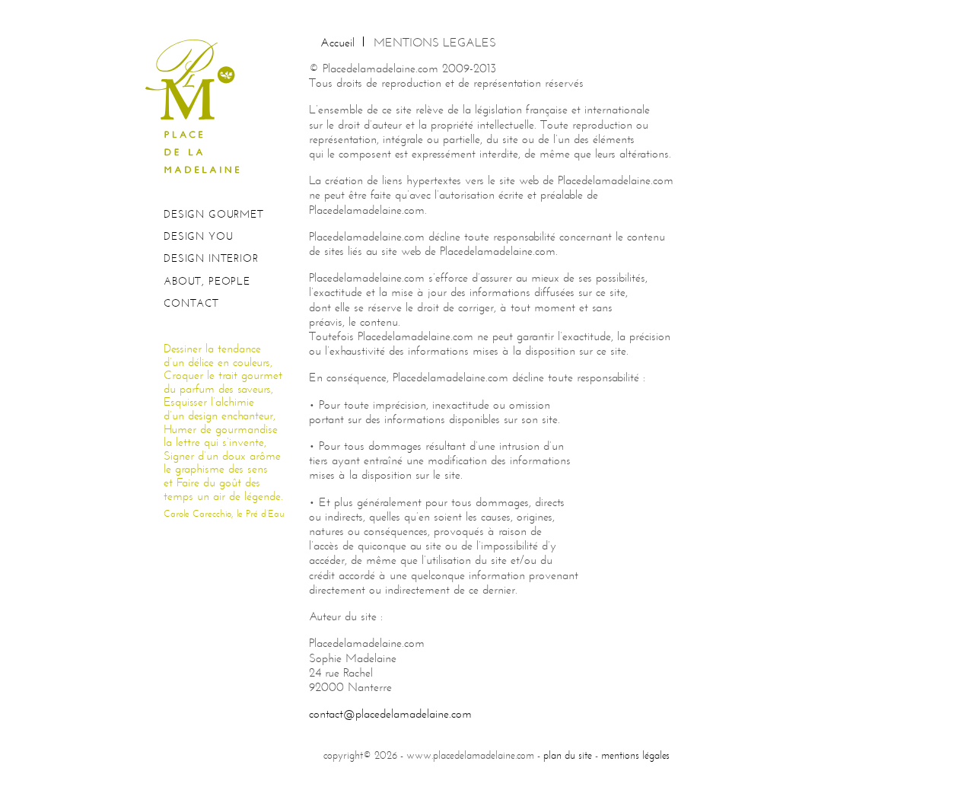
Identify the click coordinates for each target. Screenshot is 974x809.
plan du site (567, 755)
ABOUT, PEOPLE (207, 281)
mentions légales (635, 755)
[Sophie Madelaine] (198, 105)
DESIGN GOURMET (214, 214)
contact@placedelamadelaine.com (390, 713)
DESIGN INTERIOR (211, 258)
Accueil (337, 42)
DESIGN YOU (198, 236)
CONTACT (191, 303)
